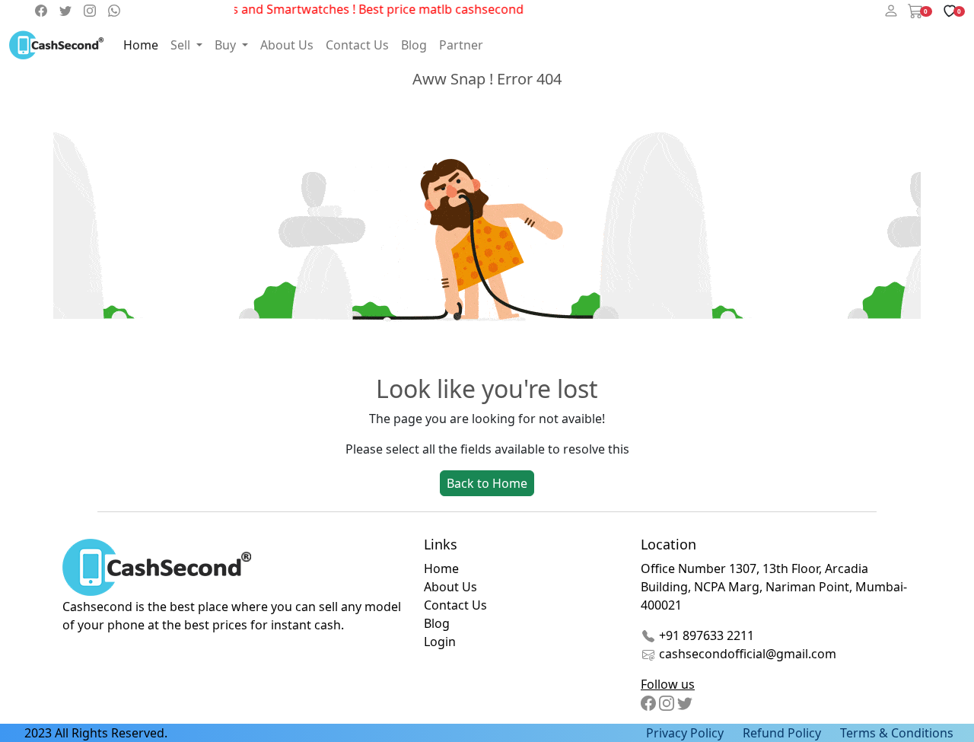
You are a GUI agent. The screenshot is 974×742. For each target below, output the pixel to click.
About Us (287, 45)
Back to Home (487, 483)
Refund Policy (782, 732)
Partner (461, 45)
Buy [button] (227, 45)
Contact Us (357, 45)
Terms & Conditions (896, 732)
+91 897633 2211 (705, 635)
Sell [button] (181, 45)
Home (140, 45)
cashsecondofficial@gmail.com (747, 653)
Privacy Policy (685, 732)
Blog (414, 45)
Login (440, 641)
